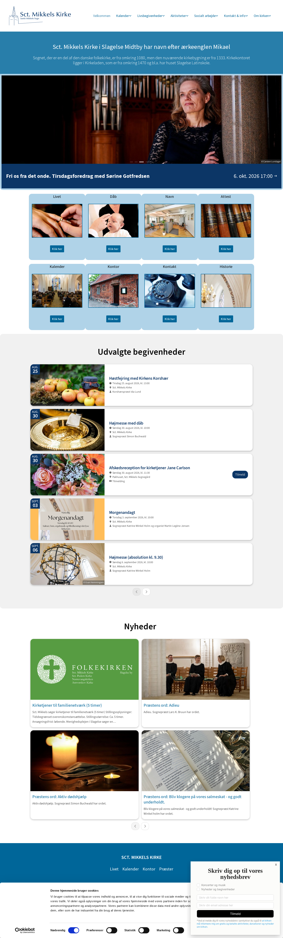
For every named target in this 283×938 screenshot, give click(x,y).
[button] (57, 248)
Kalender (122, 15)
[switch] (111, 930)
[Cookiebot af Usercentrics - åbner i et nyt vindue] (25, 930)
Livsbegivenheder (149, 15)
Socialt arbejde (205, 15)
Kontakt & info (234, 15)
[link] (123, 16)
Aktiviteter (178, 15)
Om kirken (261, 15)
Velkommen (101, 15)
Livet (114, 869)
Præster (166, 869)
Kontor (149, 869)
